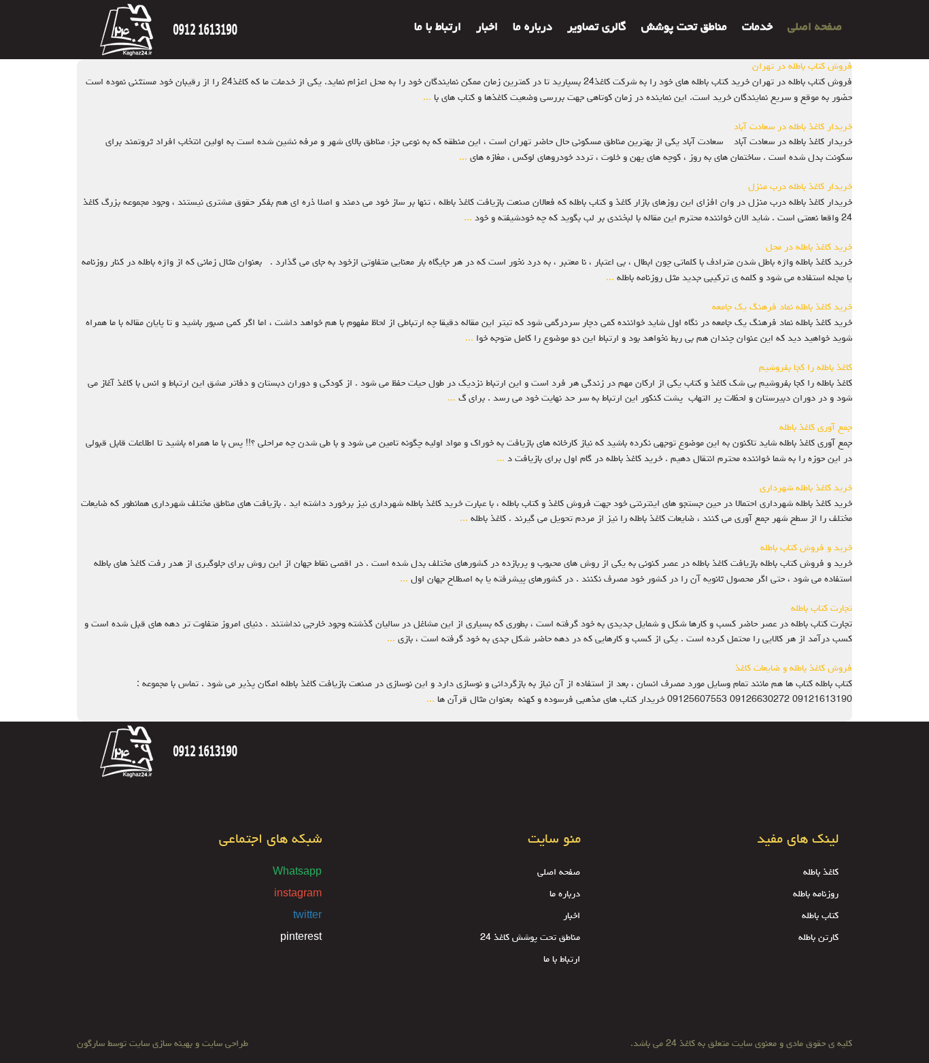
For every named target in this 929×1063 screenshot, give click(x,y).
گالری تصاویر (596, 28)
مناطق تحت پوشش (684, 28)
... (427, 97)
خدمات (757, 28)
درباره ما (532, 28)
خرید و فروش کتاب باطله (806, 548)
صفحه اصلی (815, 28)
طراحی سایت (223, 1044)
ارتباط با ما (437, 28)
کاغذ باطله (821, 872)
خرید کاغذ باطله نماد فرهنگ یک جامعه (782, 307)
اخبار (487, 28)
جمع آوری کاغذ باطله (815, 427)
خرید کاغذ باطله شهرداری (806, 488)
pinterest (301, 937)
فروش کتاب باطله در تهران (802, 66)
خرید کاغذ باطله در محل (809, 247)
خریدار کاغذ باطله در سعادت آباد (793, 127)
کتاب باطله (820, 916)
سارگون (92, 1044)
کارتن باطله (818, 937)
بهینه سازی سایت (160, 1044)
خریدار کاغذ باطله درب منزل (800, 187)
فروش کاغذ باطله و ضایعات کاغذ (793, 668)
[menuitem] (807, 18)
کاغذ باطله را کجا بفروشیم (805, 367)
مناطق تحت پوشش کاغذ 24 (530, 937)
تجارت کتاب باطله (821, 608)
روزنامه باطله (816, 894)
